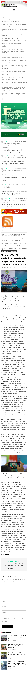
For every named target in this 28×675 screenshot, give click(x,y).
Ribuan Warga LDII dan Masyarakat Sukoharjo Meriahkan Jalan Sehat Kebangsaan (13, 234)
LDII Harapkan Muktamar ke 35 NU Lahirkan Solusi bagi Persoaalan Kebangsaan (16, 646)
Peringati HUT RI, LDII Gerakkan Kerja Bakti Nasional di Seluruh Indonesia (12, 78)
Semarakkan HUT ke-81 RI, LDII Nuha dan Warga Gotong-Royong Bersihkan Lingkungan (14, 244)
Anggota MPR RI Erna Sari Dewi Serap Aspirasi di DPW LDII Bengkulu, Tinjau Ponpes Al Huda (17, 637)
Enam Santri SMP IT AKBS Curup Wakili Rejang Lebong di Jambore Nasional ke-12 (13, 94)
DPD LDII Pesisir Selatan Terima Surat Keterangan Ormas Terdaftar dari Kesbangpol (14, 20)
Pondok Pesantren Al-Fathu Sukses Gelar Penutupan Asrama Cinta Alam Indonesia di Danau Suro (17, 654)
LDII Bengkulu (7, 99)
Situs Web (4, 612)
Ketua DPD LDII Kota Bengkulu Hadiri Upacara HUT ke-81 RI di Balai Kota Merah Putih (14, 61)
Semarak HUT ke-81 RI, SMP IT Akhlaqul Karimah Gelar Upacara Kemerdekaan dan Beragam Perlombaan (14, 73)
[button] (14, 10)
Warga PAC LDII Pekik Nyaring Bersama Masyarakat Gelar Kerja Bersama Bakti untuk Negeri (13, 45)
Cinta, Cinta (5, 231)
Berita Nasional (5, 251)
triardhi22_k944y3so (6, 267)
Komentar (5, 584)
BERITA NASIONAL (7, 228)
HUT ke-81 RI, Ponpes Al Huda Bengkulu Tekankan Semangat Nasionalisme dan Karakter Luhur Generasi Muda (14, 67)
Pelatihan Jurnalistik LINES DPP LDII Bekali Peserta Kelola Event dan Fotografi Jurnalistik (14, 239)
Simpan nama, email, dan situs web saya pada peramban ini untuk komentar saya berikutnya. (12, 620)
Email (4, 607)
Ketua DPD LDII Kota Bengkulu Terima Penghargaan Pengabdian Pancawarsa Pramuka (14, 39)
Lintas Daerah (13, 251)
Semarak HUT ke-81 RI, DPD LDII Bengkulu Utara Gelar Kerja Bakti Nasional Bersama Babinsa (14, 56)
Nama (4, 601)
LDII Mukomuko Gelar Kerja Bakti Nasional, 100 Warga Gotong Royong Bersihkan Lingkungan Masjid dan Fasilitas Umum (13, 88)
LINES (7, 554)
